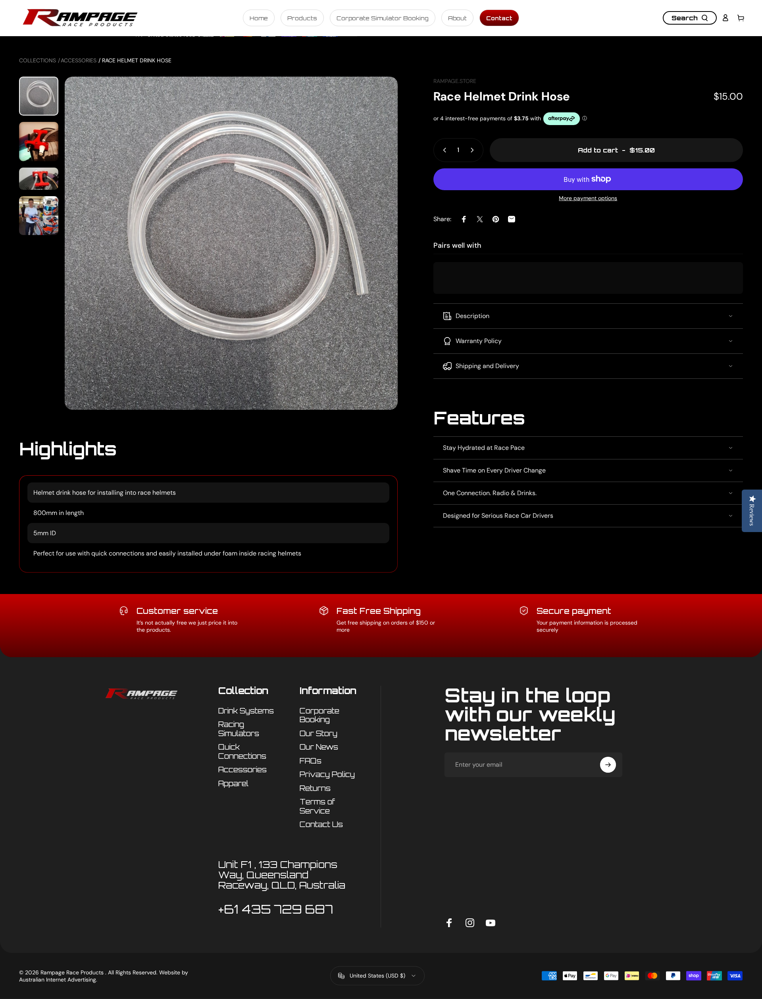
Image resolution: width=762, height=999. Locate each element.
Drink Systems (246, 710)
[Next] (377, 262)
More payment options (588, 198)
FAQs (310, 760)
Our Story (318, 733)
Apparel (233, 783)
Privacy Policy (327, 774)
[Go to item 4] (38, 215)
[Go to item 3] (38, 179)
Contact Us (321, 824)
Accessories (78, 60)
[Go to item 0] (38, 96)
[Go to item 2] (38, 141)
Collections (37, 60)
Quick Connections (242, 751)
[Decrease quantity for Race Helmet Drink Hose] (443, 150)
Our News (319, 746)
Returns (315, 788)
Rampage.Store (454, 81)
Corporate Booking (319, 715)
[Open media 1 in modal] (231, 243)
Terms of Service (317, 806)
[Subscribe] (608, 765)
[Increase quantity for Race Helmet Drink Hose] (474, 150)
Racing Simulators (238, 729)
